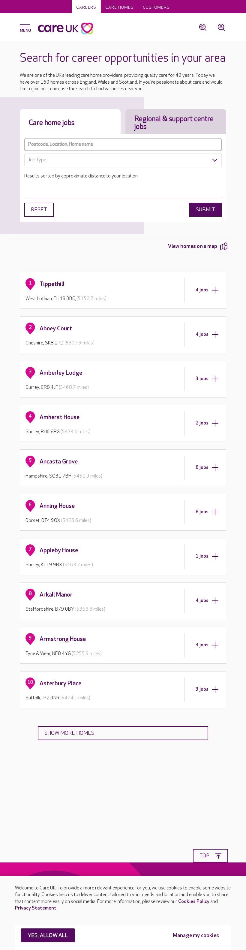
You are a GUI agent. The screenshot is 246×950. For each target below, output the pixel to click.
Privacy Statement (35, 908)
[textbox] (123, 160)
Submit (205, 210)
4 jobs (202, 290)
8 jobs (202, 467)
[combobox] (123, 160)
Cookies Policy (193, 901)
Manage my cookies (196, 935)
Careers (86, 7)
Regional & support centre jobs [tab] (174, 123)
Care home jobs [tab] (52, 122)
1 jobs (202, 556)
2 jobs (202, 423)
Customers (156, 7)
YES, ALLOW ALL (48, 935)
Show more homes (69, 733)
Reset (39, 210)
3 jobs (202, 379)
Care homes (119, 7)
